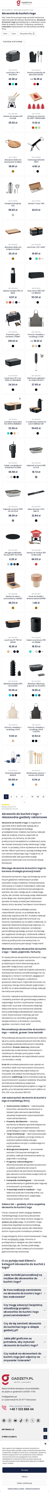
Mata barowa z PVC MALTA (36, 510)
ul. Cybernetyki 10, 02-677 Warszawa (19, 1399)
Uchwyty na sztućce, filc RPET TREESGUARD (36, 117)
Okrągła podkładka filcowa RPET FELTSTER (13, 554)
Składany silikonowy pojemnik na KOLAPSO (36, 685)
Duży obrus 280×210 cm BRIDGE (36, 292)
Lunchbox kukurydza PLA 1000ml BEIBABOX (13, 423)
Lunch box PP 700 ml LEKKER (13, 641)
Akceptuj (24, 1470)
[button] (45, 1444)
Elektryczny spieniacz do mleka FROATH (36, 379)
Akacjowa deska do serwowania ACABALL (13, 161)
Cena (13, 34)
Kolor (5, 34)
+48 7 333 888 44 (21, 1409)
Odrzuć (24, 1477)
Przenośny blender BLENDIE (13, 774)
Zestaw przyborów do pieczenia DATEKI (36, 74)
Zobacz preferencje (24, 1483)
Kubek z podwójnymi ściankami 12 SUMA (12, 467)
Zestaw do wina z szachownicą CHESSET (13, 597)
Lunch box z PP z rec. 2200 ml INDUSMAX (12, 379)
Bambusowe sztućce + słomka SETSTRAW (36, 774)
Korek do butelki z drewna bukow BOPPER (36, 597)
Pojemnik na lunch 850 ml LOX (36, 467)
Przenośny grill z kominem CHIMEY (13, 336)
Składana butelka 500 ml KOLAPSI (13, 685)
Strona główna (7, 10)
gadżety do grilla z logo (12, 1222)
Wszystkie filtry (26, 34)
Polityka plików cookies (16, 1489)
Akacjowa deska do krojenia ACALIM (13, 248)
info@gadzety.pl (9, 1396)
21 (43, 796)
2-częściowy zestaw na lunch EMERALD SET (36, 423)
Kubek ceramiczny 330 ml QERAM (36, 641)
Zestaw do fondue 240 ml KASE (12, 117)
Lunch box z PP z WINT (36, 247)
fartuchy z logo (17, 1239)
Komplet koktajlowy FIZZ (13, 205)
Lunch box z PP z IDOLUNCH (13, 74)
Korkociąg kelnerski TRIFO (36, 161)
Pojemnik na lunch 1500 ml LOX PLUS (13, 510)
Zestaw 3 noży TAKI (36, 204)
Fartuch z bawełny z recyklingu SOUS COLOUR (36, 729)
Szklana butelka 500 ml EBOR (13, 292)
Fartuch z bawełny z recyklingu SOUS (13, 728)
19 (32, 796)
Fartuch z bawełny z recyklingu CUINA (36, 336)
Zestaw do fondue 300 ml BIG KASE (36, 554)
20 (38, 796)
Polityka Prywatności (32, 1489)
